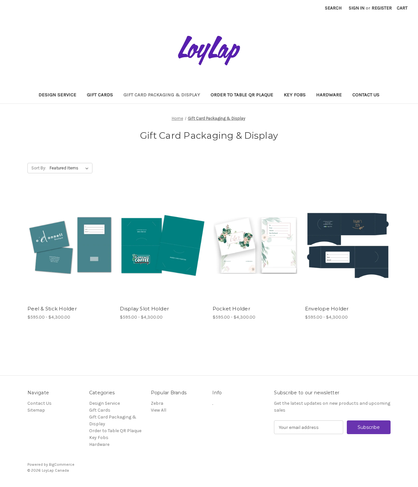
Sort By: (38, 167)
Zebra (157, 403)
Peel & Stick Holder (52, 309)
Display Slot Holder (144, 309)
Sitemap (36, 410)
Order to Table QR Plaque (242, 95)
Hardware (329, 95)
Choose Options (70, 251)
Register (382, 8)
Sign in (356, 8)
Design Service (57, 95)
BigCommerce (61, 464)
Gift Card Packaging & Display (161, 95)
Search (333, 8)
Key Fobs (295, 95)
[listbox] (70, 168)
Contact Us (365, 95)
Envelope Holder (327, 309)
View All (158, 410)
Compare (68, 240)
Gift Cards (100, 95)
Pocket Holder (231, 309)
